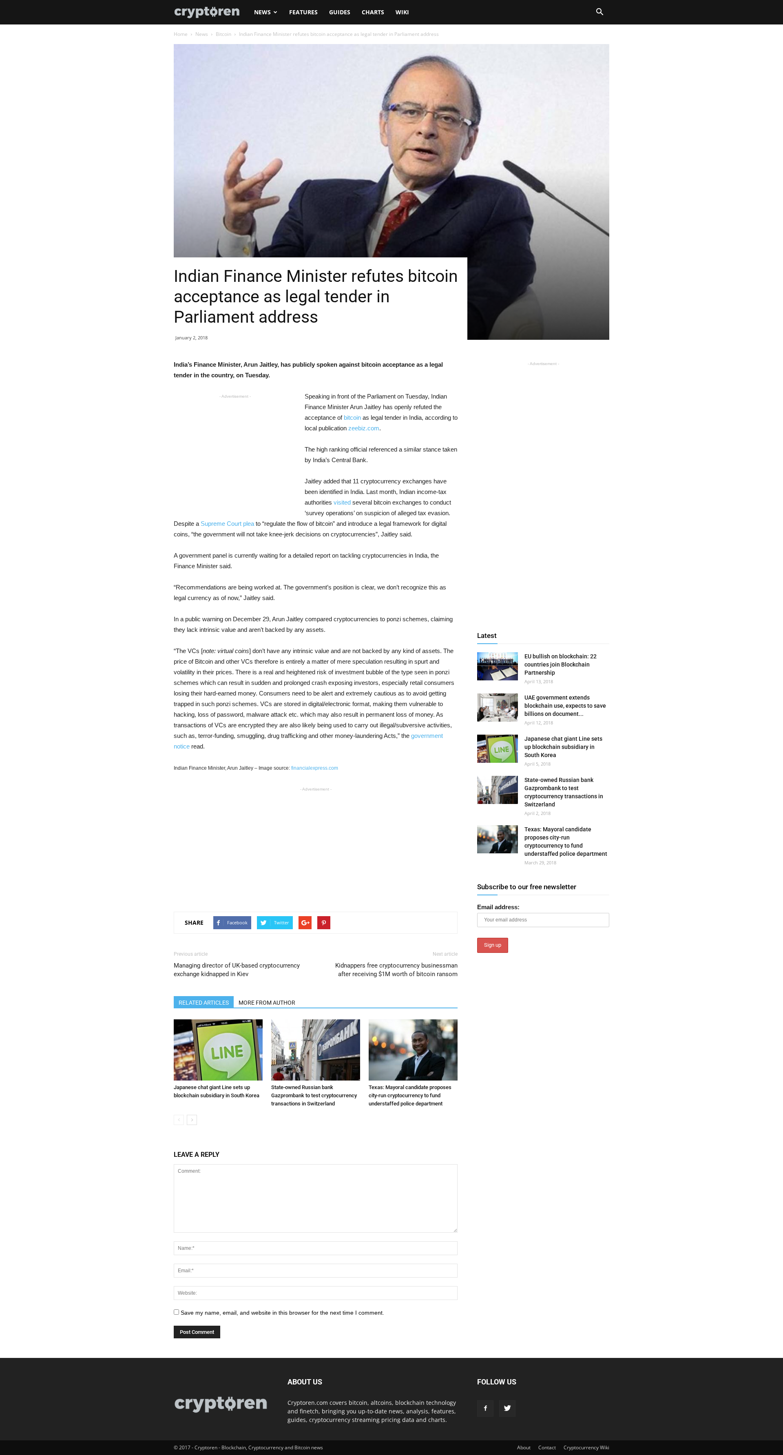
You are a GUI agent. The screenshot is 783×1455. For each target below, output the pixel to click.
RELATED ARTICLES (204, 1002)
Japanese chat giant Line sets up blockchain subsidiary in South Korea (563, 746)
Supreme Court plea (227, 523)
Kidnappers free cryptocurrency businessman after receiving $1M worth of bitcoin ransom (396, 970)
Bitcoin (223, 34)
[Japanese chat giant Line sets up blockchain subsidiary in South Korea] (218, 1050)
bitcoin (352, 417)
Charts (373, 12)
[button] (599, 12)
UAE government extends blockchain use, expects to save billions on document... (565, 705)
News (262, 12)
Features (303, 12)
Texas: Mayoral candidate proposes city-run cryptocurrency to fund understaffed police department (410, 1095)
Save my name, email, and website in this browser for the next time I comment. (282, 1312)
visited (342, 502)
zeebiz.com (363, 428)
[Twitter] (507, 1408)
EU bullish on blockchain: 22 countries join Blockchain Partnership (560, 664)
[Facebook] (485, 1408)
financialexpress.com (314, 768)
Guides (339, 12)
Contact (547, 1447)
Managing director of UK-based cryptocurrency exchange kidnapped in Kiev (237, 970)
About (524, 1447)
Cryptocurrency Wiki (586, 1447)
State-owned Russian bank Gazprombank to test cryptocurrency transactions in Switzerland (314, 1095)
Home (181, 34)
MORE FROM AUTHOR (267, 1002)
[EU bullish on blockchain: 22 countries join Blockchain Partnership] (497, 666)
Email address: (498, 907)
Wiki (402, 12)
